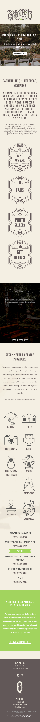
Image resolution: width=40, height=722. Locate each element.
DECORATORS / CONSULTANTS (11, 473)
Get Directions (20, 707)
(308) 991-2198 (20, 666)
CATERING (11, 427)
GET (20, 254)
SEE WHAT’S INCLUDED (20, 642)
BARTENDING (29, 493)
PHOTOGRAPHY (11, 449)
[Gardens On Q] (20, 15)
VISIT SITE (20, 551)
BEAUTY (29, 471)
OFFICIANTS (11, 514)
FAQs (20, 189)
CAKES (28, 449)
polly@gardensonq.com (20, 668)
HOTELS (29, 427)
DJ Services (29, 518)
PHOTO (20, 222)
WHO (20, 157)
